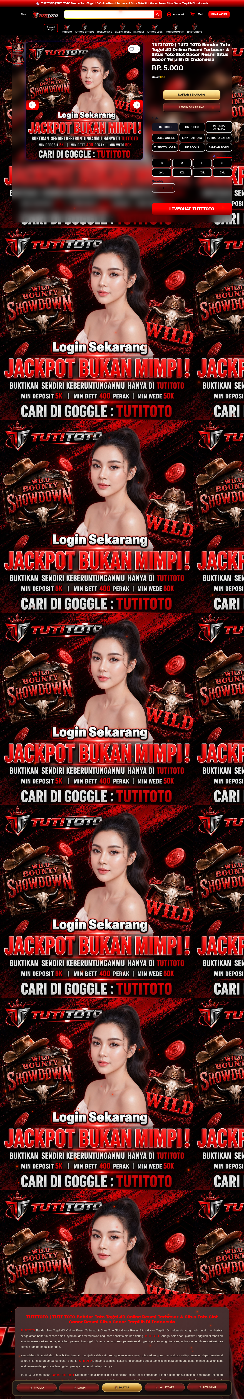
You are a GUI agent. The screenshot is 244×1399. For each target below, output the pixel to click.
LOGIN (82, 1386)
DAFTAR (124, 1386)
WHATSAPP (167, 1386)
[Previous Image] (32, 105)
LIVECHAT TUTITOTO (191, 209)
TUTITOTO (28, 1330)
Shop (24, 14)
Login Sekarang (192, 107)
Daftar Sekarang (191, 94)
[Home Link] (45, 14)
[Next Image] (136, 105)
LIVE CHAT (209, 1386)
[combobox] (109, 15)
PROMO (39, 1386)
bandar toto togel (63, 1374)
